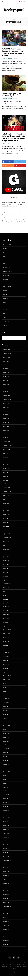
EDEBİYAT (6, 256)
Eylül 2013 (5, 944)
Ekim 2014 (6, 894)
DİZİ (4, 252)
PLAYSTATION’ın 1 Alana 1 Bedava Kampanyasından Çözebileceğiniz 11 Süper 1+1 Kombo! (13, 52)
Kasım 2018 (6, 706)
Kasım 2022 (6, 522)
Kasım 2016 (6, 798)
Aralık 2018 (6, 702)
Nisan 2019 (6, 687)
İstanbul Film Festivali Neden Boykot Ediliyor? (13, 218)
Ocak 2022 (6, 560)
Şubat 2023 (6, 511)
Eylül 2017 (5, 760)
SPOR (4, 313)
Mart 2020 (6, 645)
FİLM (4, 264)
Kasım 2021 (6, 568)
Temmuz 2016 (7, 814)
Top (14, 972)
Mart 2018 (6, 737)
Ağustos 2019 (6, 672)
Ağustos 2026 (6, 349)
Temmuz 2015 (7, 860)
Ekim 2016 (6, 802)
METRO (5, 294)
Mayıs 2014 (6, 914)
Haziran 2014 (6, 910)
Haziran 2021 (6, 587)
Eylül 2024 (5, 438)
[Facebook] (9, 957)
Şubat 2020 (6, 649)
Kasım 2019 (6, 660)
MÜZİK (5, 302)
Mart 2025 (6, 415)
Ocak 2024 (6, 468)
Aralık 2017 (6, 749)
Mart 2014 (6, 921)
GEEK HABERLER (7, 271)
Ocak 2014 (6, 929)
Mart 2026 (6, 369)
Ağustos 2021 (6, 580)
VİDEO (5, 325)
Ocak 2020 (6, 653)
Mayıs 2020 (6, 637)
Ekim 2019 (6, 664)
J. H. (4, 143)
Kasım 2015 (6, 845)
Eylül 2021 (5, 576)
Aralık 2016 (6, 795)
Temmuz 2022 (7, 537)
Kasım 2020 (6, 614)
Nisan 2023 (6, 503)
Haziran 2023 (6, 495)
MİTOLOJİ (5, 298)
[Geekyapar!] (14, 9)
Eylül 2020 (5, 622)
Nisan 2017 (6, 779)
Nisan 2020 (6, 641)
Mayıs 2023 (6, 499)
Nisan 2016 (6, 825)
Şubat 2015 (6, 879)
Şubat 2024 (6, 465)
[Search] (19, 1)
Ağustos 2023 (6, 487)
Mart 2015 (6, 875)
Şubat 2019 (6, 695)
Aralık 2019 (6, 656)
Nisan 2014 (6, 917)
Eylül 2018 (5, 714)
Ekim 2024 (6, 434)
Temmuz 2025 (7, 399)
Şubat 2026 (6, 372)
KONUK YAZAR (7, 287)
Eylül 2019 (5, 668)
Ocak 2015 (6, 883)
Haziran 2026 (6, 357)
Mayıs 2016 (6, 821)
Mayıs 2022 (6, 545)
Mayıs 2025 (6, 407)
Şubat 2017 (6, 787)
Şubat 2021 (6, 603)
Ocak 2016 (6, 837)
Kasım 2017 (6, 752)
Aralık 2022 (6, 518)
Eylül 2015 (5, 852)
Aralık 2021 (6, 564)
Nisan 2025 (6, 411)
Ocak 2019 (6, 699)
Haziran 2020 (6, 633)
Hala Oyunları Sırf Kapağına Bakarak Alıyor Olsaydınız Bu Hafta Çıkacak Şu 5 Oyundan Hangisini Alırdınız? (13, 137)
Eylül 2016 (5, 806)
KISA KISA (5, 279)
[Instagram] (18, 957)
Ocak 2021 (6, 606)
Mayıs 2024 (6, 453)
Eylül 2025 (5, 392)
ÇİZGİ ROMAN (7, 244)
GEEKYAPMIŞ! (6, 275)
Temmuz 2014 (7, 906)
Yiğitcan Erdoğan (7, 58)
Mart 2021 (6, 599)
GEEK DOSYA (6, 267)
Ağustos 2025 (6, 395)
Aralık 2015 (6, 841)
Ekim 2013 (6, 940)
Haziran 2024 (6, 449)
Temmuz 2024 (7, 445)
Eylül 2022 (5, 530)
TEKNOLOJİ (6, 321)
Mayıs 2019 (6, 683)
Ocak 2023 (6, 514)
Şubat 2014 (6, 925)
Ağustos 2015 (6, 856)
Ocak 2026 (6, 376)
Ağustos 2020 (6, 626)
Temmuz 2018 (7, 722)
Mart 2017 (6, 783)
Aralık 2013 (6, 933)
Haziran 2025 (6, 403)
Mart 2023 (6, 507)
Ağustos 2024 (6, 441)
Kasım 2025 (6, 384)
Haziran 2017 (6, 772)
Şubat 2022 (6, 557)
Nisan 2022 (6, 549)
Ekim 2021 (6, 572)
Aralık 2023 (6, 472)
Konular (5, 290)
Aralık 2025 (6, 380)
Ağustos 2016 (6, 810)
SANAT (5, 310)
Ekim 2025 (6, 388)
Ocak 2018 (6, 745)
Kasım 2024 (6, 430)
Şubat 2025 (6, 418)
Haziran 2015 (6, 864)
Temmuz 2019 (7, 676)
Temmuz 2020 (7, 630)
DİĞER (5, 248)
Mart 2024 (6, 461)
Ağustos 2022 (6, 534)
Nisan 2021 (6, 595)
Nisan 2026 (6, 365)
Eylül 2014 (5, 898)
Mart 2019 (6, 691)
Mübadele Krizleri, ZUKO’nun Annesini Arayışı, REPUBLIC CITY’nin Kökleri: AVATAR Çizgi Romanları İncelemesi (13, 204)
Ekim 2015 (6, 848)
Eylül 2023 (5, 484)
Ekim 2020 (6, 618)
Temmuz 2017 (7, 768)
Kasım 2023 (6, 476)
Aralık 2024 (6, 426)
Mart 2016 (6, 829)
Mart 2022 (6, 553)
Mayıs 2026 (6, 361)
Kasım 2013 (6, 937)
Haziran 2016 (6, 818)
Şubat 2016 (6, 833)
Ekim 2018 (6, 710)
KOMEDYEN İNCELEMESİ (9, 283)
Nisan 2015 (6, 871)
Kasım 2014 (6, 891)
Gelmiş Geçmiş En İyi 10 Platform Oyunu (11, 95)
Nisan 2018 (6, 733)
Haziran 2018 (6, 725)
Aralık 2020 (6, 610)
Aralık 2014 (6, 887)
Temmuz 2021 (7, 583)
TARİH (5, 317)
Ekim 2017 (6, 756)
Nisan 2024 (6, 457)
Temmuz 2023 (7, 491)
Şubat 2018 (6, 741)
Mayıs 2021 (6, 591)
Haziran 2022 (6, 541)
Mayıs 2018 (6, 729)
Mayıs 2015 (6, 867)
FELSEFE (5, 260)
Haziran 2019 (6, 679)
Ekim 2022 (6, 526)
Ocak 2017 (6, 791)
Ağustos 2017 (6, 764)
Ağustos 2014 (6, 902)
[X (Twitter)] (14, 957)
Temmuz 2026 (7, 353)
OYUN (4, 306)
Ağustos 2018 (6, 718)
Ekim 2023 (6, 480)
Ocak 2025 (6, 422)
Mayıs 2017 (6, 775)
